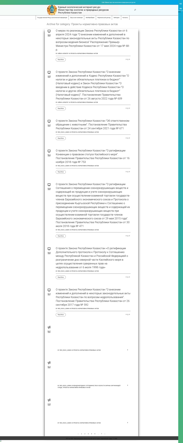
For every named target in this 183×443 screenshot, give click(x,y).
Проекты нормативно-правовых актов (84, 53)
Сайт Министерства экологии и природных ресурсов (118, 2)
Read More (61, 59)
